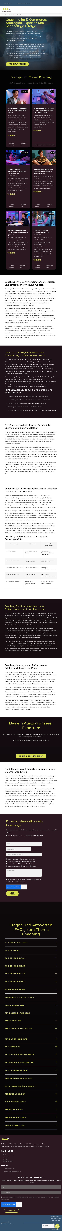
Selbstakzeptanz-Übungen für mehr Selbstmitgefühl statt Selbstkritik (43, 172)
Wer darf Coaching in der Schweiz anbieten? (19, 1055)
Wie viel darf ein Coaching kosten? (16, 1039)
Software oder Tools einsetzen (26, 864)
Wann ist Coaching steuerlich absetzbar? (18, 1029)
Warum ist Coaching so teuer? (15, 1125)
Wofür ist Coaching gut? (13, 1021)
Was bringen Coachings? (13, 1047)
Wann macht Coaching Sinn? (14, 1110)
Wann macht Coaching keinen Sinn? (16, 1118)
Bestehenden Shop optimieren (28, 859)
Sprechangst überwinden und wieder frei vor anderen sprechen (18, 233)
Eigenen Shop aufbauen (13, 859)
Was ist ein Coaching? (12, 950)
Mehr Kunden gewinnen (29, 861)
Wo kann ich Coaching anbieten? (15, 1102)
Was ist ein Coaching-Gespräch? (15, 958)
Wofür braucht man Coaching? (15, 1094)
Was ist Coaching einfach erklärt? (16, 942)
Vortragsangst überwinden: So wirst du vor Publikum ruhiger (18, 110)
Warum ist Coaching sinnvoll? (15, 1005)
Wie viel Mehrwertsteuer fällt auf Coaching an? (21, 1086)
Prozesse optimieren (12, 864)
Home (6, 15)
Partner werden (25, 866)
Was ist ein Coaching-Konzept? (15, 974)
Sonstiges (33, 866)
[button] (39, 9)
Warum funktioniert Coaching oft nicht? (18, 1078)
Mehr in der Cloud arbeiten (14, 866)
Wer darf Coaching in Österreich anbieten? (19, 1063)
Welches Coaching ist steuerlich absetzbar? (19, 997)
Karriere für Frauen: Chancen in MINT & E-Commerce (41, 233)
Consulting (12, 15)
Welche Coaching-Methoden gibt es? (16, 1071)
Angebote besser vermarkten (14, 861)
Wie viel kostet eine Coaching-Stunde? (17, 1013)
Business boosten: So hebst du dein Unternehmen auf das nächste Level (44, 110)
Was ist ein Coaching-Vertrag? (15, 966)
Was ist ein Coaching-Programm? (15, 982)
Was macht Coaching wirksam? (15, 990)
